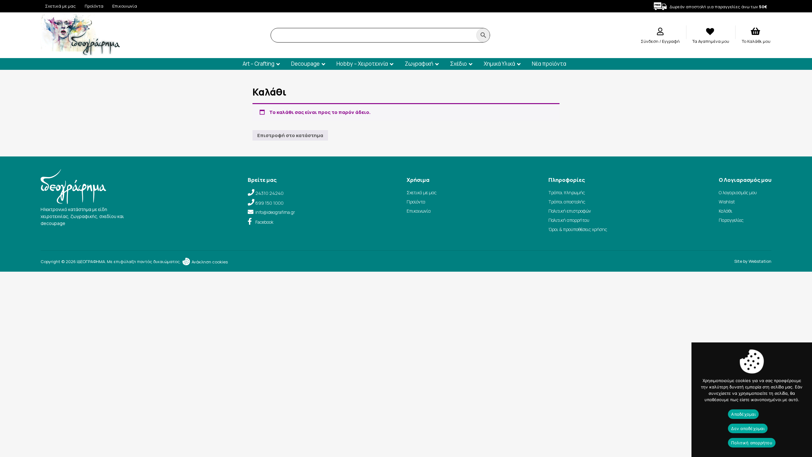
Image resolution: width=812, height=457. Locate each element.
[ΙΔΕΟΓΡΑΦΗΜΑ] (80, 53)
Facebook (264, 222)
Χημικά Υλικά (499, 63)
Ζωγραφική (419, 63)
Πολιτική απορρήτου (568, 220)
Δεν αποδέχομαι (747, 428)
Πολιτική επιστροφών (569, 211)
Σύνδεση (650, 41)
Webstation (760, 261)
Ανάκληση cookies (209, 262)
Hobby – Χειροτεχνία (362, 63)
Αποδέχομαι (743, 414)
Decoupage (305, 63)
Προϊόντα (94, 6)
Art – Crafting (258, 63)
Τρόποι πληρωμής (566, 192)
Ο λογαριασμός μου (738, 192)
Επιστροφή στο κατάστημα (290, 135)
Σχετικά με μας (60, 6)
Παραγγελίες (731, 220)
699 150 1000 (269, 203)
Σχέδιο (458, 63)
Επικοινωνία (124, 6)
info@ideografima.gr (275, 212)
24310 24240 (269, 193)
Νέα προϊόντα (549, 63)
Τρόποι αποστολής (566, 202)
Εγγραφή (671, 41)
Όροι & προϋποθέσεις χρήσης (577, 229)
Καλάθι (725, 211)
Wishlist (727, 202)
